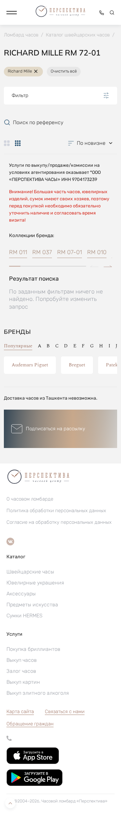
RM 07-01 (69, 252)
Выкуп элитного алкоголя (37, 693)
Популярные (18, 346)
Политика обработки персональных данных (56, 510)
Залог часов (21, 671)
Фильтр (20, 95)
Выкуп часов (21, 660)
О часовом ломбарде (29, 499)
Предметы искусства (32, 605)
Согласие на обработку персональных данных (59, 522)
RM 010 (96, 252)
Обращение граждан (30, 724)
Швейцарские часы (30, 572)
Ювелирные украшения (35, 583)
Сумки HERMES (24, 615)
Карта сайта (20, 711)
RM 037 (42, 252)
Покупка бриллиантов (33, 649)
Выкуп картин (23, 682)
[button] (11, 12)
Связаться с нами (65, 711)
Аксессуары (21, 594)
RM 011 (18, 252)
